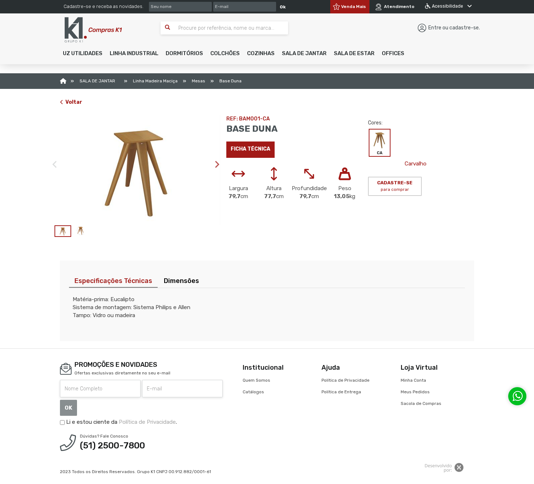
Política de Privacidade (147, 422)
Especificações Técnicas (113, 281)
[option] (137, 170)
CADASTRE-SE (394, 186)
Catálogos (253, 391)
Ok (283, 6)
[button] (82, 53)
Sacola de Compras (421, 403)
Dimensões (181, 281)
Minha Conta (413, 380)
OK (68, 408)
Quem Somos (256, 380)
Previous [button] (54, 164)
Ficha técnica (250, 149)
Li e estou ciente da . (121, 422)
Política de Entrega (341, 391)
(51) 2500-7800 (112, 445)
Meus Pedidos (415, 391)
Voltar (73, 102)
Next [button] (217, 164)
